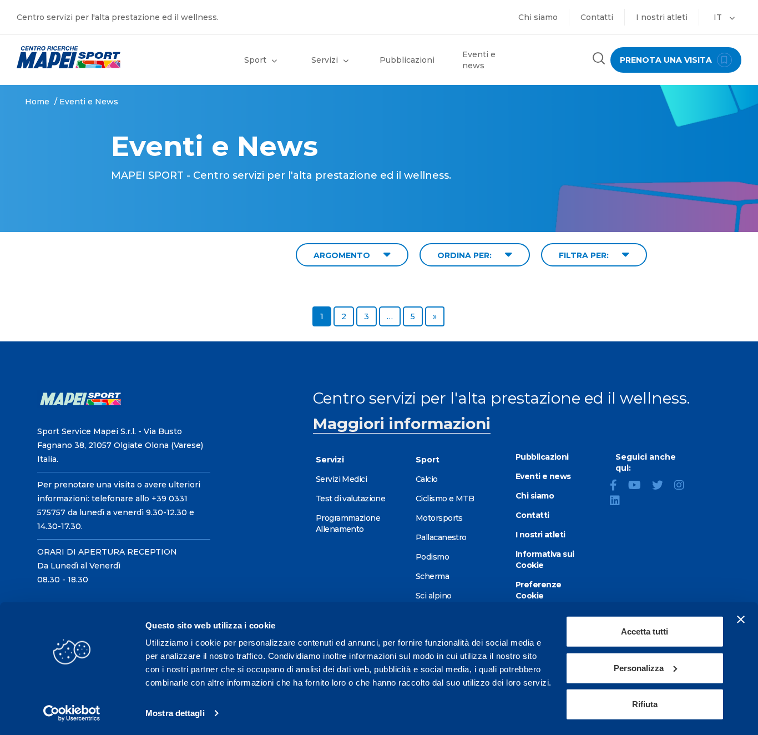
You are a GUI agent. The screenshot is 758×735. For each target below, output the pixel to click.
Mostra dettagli (175, 713)
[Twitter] (662, 486)
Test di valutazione (350, 499)
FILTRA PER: (585, 255)
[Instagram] (683, 486)
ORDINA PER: (465, 255)
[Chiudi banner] (741, 619)
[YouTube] (639, 486)
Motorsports (439, 518)
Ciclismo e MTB (445, 499)
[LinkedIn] (619, 502)
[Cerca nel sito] (599, 59)
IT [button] (719, 17)
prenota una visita (667, 60)
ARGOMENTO (343, 255)
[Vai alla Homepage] (95, 57)
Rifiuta (645, 704)
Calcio (427, 479)
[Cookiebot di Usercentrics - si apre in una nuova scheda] (71, 713)
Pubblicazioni (407, 60)
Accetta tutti (644, 631)
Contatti (596, 17)
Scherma (432, 576)
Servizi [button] (324, 60)
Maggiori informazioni (402, 423)
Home (37, 102)
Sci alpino (433, 596)
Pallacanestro (441, 537)
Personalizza (639, 667)
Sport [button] (255, 60)
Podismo (432, 557)
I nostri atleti (662, 17)
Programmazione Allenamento (348, 523)
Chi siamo (538, 17)
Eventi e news (479, 60)
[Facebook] (618, 486)
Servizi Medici (341, 479)
